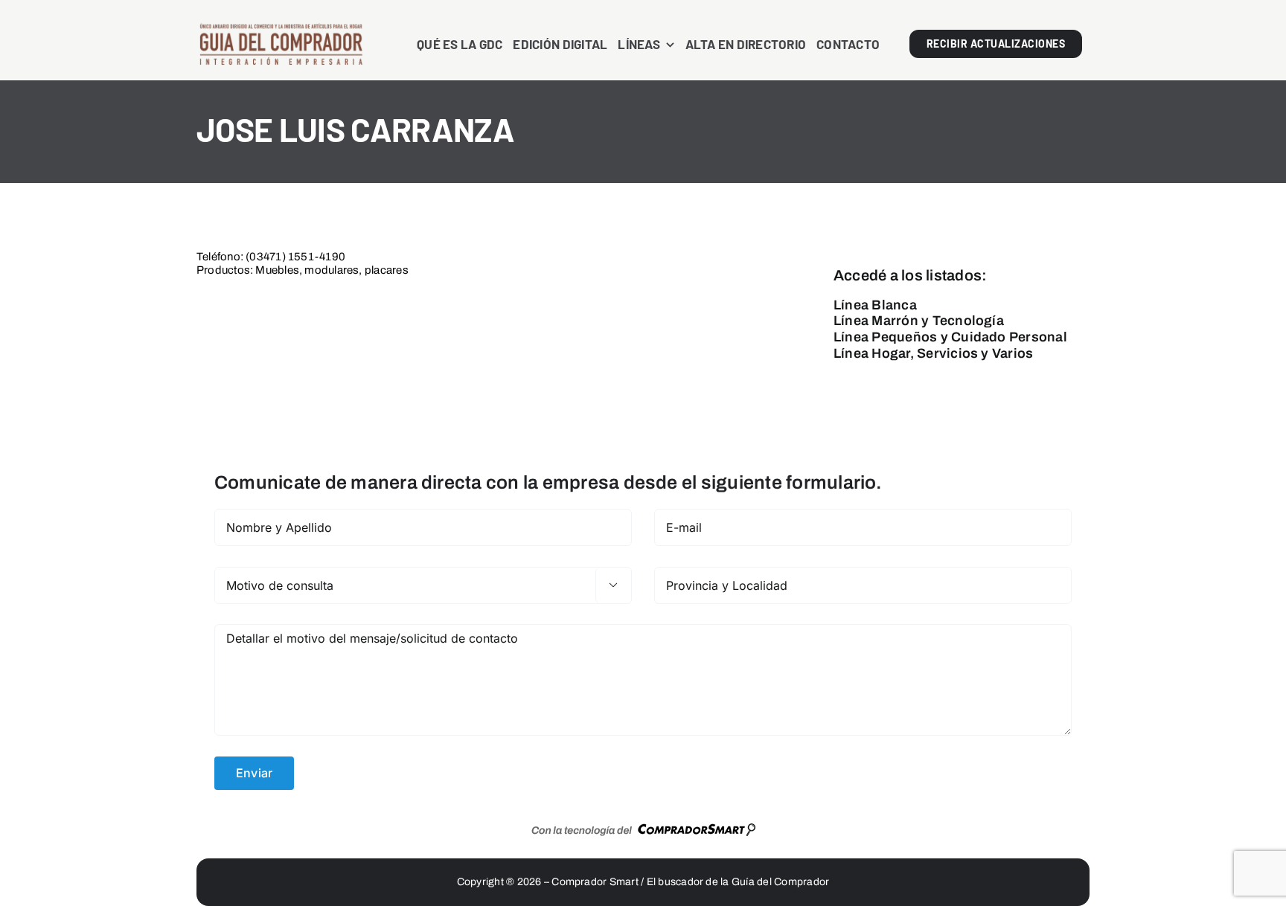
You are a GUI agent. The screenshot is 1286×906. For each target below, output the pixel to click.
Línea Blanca (875, 305)
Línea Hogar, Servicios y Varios (933, 353)
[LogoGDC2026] (280, 28)
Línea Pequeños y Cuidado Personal (950, 337)
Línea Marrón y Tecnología (919, 320)
